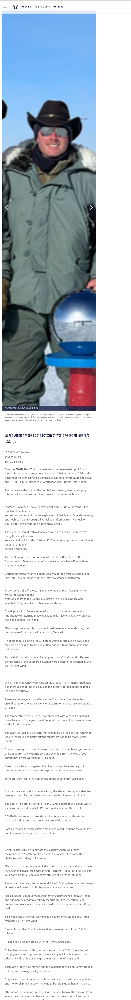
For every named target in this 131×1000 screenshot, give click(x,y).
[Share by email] (15, 442)
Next (91, 208)
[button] (5, 7)
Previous (7, 208)
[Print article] (8, 442)
